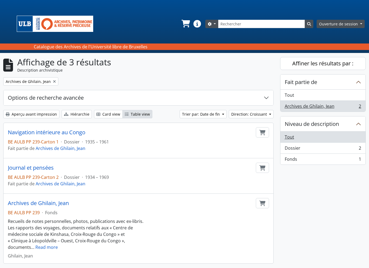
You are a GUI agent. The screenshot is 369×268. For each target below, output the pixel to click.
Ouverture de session (339, 23)
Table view (140, 114)
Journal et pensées (31, 168)
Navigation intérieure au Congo (46, 132)
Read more (46, 247)
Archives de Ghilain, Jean (60, 148)
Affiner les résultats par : (322, 63)
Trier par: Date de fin (201, 114)
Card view (110, 114)
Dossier (322, 149)
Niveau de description (312, 124)
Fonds (322, 160)
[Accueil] (57, 24)
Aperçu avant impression (34, 114)
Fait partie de (301, 82)
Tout (289, 95)
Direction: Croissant (249, 114)
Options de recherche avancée (46, 97)
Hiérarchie (79, 114)
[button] (185, 24)
